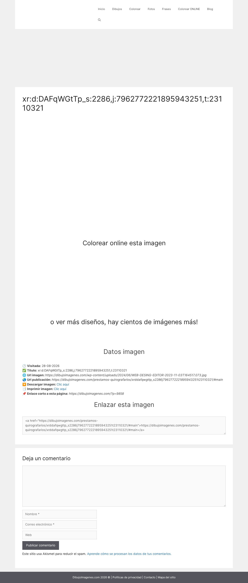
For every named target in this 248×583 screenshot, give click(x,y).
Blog (210, 9)
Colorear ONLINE (189, 9)
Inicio (101, 9)
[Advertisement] (124, 56)
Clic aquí (63, 384)
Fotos (151, 9)
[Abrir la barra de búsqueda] (99, 20)
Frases (166, 9)
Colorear (135, 9)
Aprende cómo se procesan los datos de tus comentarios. (129, 554)
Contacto (149, 577)
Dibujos (117, 9)
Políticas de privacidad (127, 577)
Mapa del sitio (167, 577)
